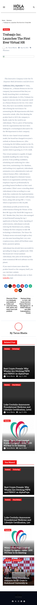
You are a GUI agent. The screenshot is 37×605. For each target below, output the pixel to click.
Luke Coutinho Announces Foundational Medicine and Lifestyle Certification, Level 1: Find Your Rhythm (17, 408)
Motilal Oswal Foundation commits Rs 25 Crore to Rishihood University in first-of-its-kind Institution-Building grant (18, 583)
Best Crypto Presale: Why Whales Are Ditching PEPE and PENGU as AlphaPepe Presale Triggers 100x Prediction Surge (17, 373)
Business (6, 29)
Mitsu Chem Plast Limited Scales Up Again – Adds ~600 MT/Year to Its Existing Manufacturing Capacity (18, 444)
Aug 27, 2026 (23, 376)
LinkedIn (6, 278)
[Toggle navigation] (4, 7)
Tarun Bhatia (12, 48)
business (6, 50)
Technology (15, 349)
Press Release (16, 385)
